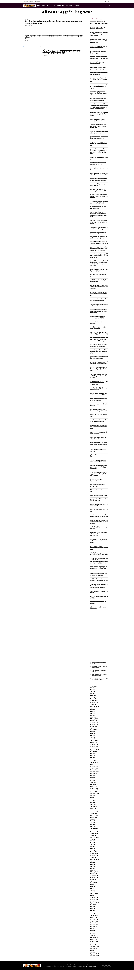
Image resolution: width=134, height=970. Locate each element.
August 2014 (93, 948)
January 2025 (93, 720)
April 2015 (92, 934)
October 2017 (93, 879)
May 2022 (92, 779)
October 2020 (93, 813)
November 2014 (94, 943)
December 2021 (94, 788)
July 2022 (92, 775)
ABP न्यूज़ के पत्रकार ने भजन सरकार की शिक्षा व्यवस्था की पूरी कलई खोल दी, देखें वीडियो (98, 369)
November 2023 (94, 746)
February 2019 (94, 850)
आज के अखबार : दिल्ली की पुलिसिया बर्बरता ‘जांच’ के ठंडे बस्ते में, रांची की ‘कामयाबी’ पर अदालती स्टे (98, 427)
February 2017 (94, 893)
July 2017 (92, 884)
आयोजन (71, 5)
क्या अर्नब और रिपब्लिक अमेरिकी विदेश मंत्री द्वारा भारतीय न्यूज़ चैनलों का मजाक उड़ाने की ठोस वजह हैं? (99, 196)
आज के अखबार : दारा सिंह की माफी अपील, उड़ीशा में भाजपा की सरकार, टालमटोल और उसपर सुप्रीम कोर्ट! (98, 534)
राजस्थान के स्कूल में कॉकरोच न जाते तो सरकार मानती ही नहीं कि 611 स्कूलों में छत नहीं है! (98, 351)
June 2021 (92, 799)
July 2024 (92, 731)
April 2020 (92, 824)
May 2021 (92, 801)
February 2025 (94, 719)
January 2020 (93, 830)
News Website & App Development (89, 966)
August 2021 (93, 795)
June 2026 (92, 689)
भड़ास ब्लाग (26, 1)
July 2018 (92, 862)
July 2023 (92, 753)
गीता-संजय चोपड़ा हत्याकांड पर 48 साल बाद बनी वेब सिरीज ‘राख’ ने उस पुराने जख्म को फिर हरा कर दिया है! (99, 34)
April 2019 (92, 846)
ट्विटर (57, 964)
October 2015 (93, 923)
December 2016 (94, 897)
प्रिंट (54, 5)
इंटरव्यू (63, 5)
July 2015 (92, 928)
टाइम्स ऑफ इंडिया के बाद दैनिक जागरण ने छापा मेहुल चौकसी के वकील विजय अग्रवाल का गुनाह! (98, 541)
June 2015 (92, 930)
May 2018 (92, 866)
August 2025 (93, 708)
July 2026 (92, 688)
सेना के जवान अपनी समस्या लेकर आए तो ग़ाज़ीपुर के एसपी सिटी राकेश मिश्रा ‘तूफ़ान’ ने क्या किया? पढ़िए (99, 126)
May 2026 (92, 691)
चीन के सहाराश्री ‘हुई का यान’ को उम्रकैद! (98, 495)
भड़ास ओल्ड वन (37, 1)
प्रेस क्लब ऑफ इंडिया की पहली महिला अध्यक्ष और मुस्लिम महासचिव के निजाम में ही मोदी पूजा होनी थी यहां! (99, 522)
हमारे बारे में (73, 964)
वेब (67, 5)
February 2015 (94, 937)
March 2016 (93, 914)
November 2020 (94, 811)
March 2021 (93, 804)
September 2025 (94, 706)
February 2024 (94, 740)
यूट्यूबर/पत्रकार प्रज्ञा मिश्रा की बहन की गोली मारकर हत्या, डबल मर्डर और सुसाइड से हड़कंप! (99, 547)
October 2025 (93, 704)
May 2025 (92, 713)
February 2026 (94, 697)
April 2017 (92, 890)
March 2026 (93, 695)
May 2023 (92, 757)
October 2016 (93, 901)
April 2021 (92, 802)
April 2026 (92, 693)
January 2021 (93, 808)
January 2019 (93, 852)
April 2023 (92, 759)
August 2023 (93, 751)
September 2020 (94, 815)
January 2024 (93, 742)
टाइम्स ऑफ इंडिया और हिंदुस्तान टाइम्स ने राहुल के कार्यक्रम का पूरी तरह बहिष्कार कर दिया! (98, 293)
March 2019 (93, 848)
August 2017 (93, 883)
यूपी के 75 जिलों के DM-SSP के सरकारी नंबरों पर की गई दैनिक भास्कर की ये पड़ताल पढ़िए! (98, 444)
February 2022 (94, 784)
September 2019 (94, 837)
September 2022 (94, 771)
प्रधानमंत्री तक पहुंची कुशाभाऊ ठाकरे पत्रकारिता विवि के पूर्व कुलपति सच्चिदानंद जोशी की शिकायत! (98, 93)
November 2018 (94, 855)
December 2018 (94, 853)
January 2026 (93, 699)
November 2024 (94, 724)
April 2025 (92, 715)
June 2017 (92, 886)
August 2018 (93, 861)
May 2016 (92, 910)
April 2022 (92, 781)
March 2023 (93, 760)
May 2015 (92, 932)
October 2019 (93, 835)
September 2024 (94, 728)
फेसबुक (54, 964)
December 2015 (94, 919)
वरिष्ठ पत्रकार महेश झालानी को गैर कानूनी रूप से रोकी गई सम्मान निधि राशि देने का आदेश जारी (98, 86)
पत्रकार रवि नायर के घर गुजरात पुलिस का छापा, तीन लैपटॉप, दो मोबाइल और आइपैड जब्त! (98, 568)
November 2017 (94, 877)
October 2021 (93, 791)
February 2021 (94, 806)
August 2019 (93, 839)
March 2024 (93, 739)
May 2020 (92, 822)
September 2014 (94, 946)
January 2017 (93, 895)
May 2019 (92, 844)
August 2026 (93, 686)
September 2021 (94, 793)
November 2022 (94, 768)
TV (51, 5)
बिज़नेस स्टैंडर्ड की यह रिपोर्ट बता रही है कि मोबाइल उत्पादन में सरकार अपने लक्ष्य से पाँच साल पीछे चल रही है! (98, 41)
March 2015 (93, 935)
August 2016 (93, 904)
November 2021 (94, 790)
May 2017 (92, 888)
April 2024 (92, 737)
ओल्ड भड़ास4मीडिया (78, 964)
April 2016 (92, 912)
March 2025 (93, 717)
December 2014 (94, 941)
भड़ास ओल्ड (31, 1)
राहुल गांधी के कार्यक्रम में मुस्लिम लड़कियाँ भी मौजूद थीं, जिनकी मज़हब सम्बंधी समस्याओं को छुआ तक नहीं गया (99, 255)
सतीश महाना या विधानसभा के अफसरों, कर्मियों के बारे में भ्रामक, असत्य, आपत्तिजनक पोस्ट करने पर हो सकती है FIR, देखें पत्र (99, 339)
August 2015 (93, 926)
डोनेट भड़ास (60, 964)
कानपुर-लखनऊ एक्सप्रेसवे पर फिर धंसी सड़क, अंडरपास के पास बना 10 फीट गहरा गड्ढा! (98, 79)
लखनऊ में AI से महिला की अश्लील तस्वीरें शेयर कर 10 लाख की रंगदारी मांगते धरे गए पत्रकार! (98, 222)
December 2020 (94, 810)
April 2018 (92, 868)
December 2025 (94, 700)
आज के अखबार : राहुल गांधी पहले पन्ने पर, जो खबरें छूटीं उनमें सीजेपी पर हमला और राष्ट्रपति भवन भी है (99, 383)
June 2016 (92, 908)
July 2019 (92, 841)
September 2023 (94, 750)
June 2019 (92, 842)
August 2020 (93, 817)
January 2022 (93, 786)
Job (48, 5)
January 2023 (93, 764)
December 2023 (94, 744)
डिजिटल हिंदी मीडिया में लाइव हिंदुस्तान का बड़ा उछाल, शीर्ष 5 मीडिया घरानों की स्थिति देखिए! (98, 143)
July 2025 (92, 709)
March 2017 (93, 892)
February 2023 (94, 762)
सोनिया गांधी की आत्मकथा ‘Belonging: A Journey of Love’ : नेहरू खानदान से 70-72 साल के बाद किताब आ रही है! (99, 586)
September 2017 (94, 881)
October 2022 (93, 770)
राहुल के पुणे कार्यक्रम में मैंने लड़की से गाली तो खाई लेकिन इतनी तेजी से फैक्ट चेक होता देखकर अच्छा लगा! (98, 311)
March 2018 (93, 870)
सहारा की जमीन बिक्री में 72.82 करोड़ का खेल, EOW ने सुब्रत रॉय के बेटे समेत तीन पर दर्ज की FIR (99, 376)
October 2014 (93, 944)
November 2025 (94, 702)
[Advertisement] (99, 636)
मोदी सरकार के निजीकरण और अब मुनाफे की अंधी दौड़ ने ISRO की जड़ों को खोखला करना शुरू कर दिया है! (99, 287)
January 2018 (93, 873)
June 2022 (92, 777)
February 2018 (94, 872)
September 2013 (94, 954)
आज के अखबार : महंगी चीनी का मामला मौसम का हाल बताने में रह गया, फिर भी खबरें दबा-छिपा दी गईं (99, 114)
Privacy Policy (92, 964)
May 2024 (92, 735)
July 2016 (92, 906)
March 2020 (93, 826)
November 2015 (94, 921)
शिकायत (64, 964)
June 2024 (92, 733)
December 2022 (94, 766)
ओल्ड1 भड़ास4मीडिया (85, 964)
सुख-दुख (59, 5)
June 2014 (92, 952)
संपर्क (70, 964)
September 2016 (94, 903)
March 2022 (93, 782)
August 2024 (93, 730)
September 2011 (94, 955)
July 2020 (92, 819)
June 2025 (92, 711)
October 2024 (93, 726)
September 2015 (94, 924)
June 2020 (92, 821)
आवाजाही (43, 5)
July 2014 (92, 950)
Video (47, 964)
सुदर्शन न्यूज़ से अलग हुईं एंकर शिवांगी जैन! (98, 232)
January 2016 (93, 917)
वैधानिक (67, 964)
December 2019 (94, 832)
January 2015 (93, 939)
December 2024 (94, 722)
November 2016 (94, 899)
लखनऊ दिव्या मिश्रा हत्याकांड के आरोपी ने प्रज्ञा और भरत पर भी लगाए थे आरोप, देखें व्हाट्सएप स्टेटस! (98, 467)
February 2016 (94, 915)
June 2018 (92, 864)
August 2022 (93, 773)
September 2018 (94, 859)
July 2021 (92, 797)
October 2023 (93, 748)
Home (38, 5)
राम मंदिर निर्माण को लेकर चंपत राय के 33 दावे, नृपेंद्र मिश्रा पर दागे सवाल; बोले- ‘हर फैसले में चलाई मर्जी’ (98, 474)
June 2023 (92, 755)
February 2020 (94, 828)
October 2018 (93, 857)
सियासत (77, 5)
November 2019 (94, 833)
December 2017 (94, 875)
